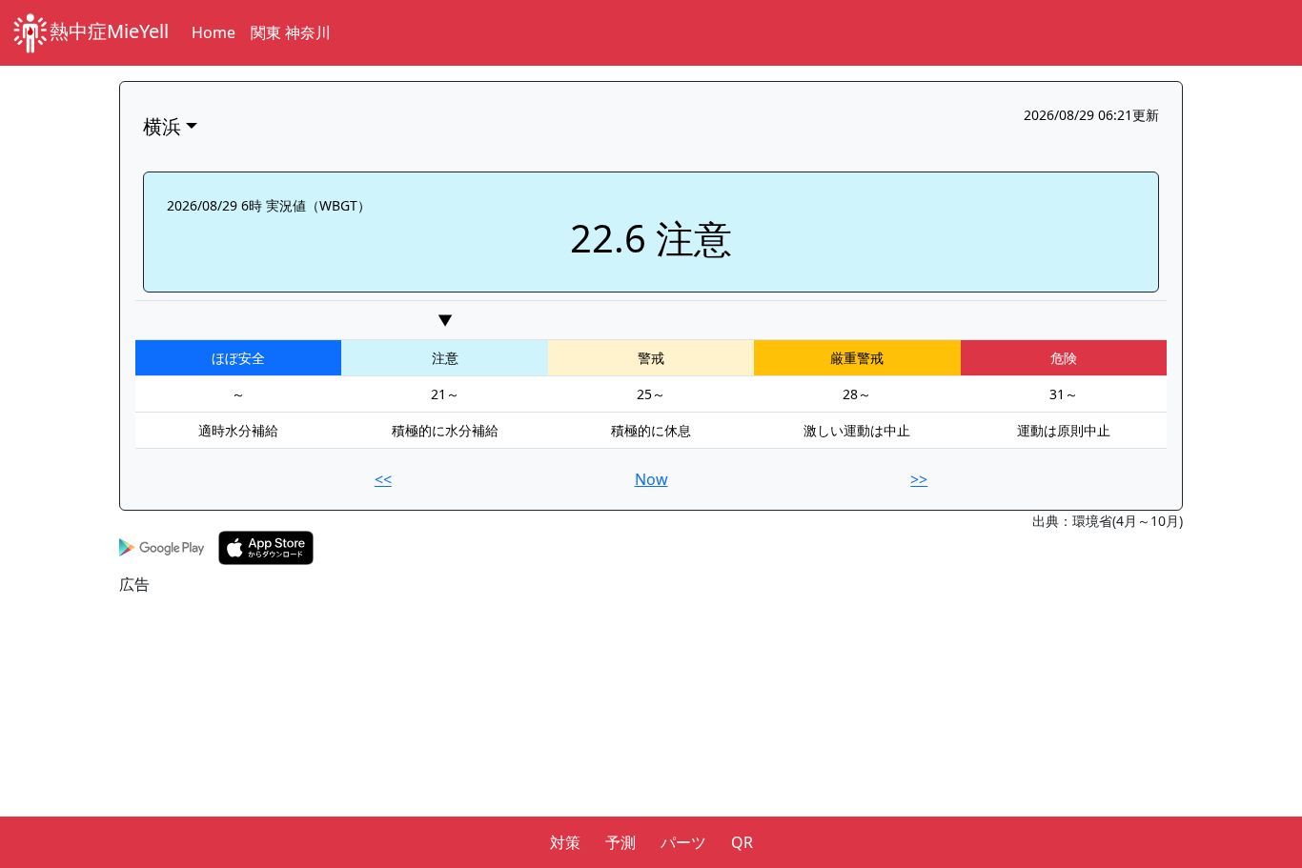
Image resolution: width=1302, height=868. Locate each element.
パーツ (683, 842)
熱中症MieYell (109, 31)
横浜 (162, 126)
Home (213, 32)
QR (742, 842)
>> (918, 479)
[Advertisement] (651, 728)
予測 (620, 842)
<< (383, 479)
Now (651, 479)
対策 (565, 842)
